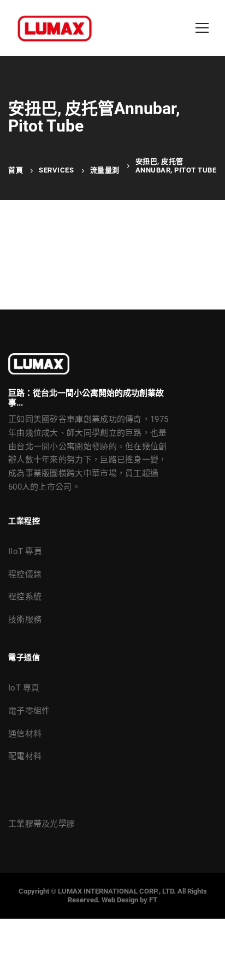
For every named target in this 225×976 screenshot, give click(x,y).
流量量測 (105, 170)
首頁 (15, 170)
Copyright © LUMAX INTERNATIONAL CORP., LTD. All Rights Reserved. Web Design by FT (113, 895)
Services (56, 170)
